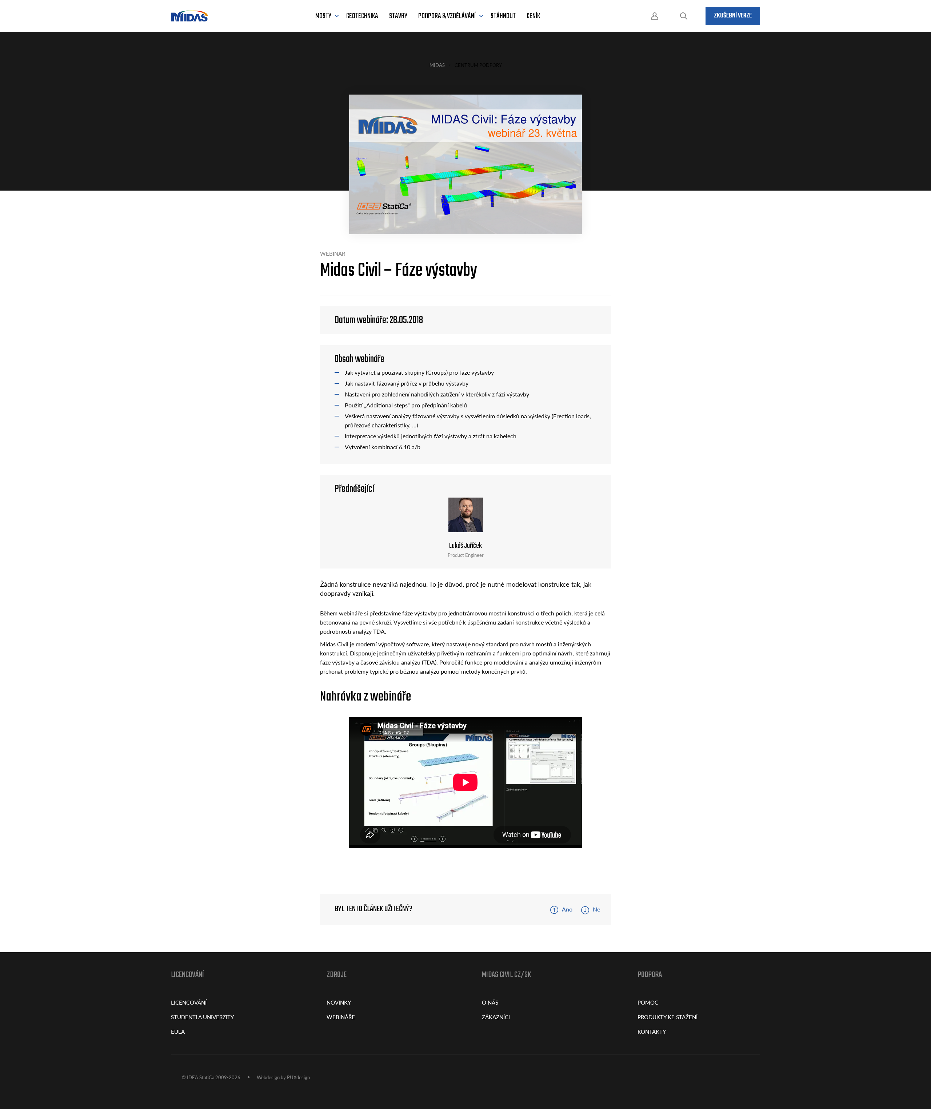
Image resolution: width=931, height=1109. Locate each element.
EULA (178, 1031)
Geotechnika (362, 16)
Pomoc (648, 1002)
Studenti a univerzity (202, 1017)
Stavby (398, 16)
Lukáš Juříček (465, 545)
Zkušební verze (733, 16)
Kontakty (652, 1031)
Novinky (339, 1002)
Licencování (189, 1002)
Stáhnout (503, 16)
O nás (490, 1002)
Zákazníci (496, 1017)
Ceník (533, 16)
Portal (654, 16)
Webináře (341, 1017)
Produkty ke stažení (668, 1017)
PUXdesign (298, 1077)
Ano (567, 909)
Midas (437, 64)
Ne (596, 909)
